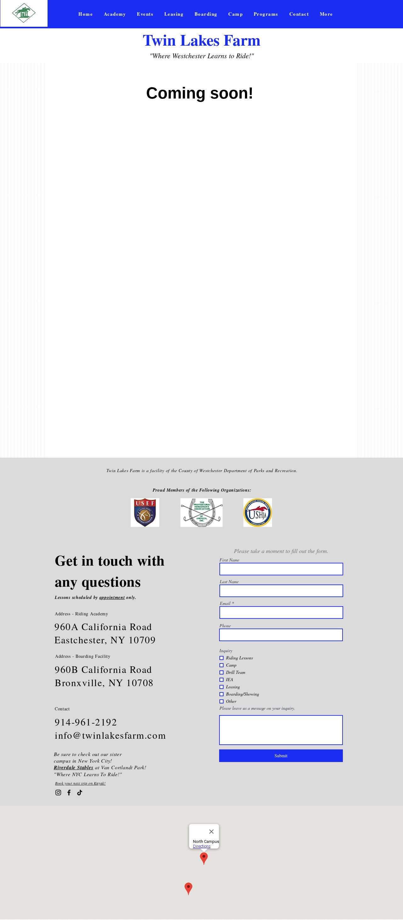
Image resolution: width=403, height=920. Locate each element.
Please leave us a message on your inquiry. (257, 708)
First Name (229, 560)
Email (225, 603)
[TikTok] (79, 792)
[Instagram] (58, 792)
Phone (225, 626)
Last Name (229, 581)
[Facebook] (69, 792)
